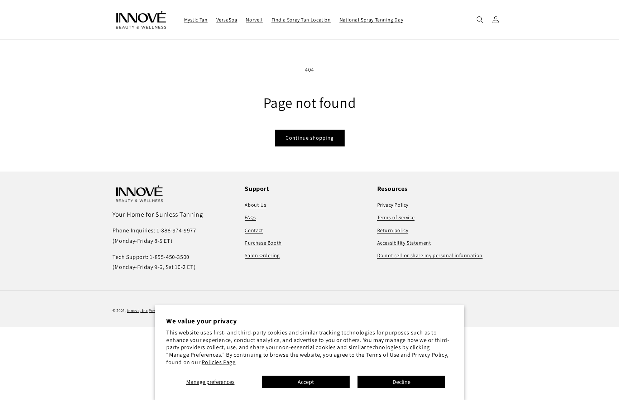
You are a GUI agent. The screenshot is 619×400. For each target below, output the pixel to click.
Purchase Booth (263, 243)
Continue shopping (309, 137)
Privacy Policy (392, 205)
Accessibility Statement (404, 243)
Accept (306, 382)
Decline (402, 382)
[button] (480, 20)
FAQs (250, 217)
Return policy (392, 230)
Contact (254, 230)
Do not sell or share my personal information (430, 255)
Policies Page (219, 362)
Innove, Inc (137, 310)
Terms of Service (396, 217)
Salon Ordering (262, 255)
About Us (255, 205)
